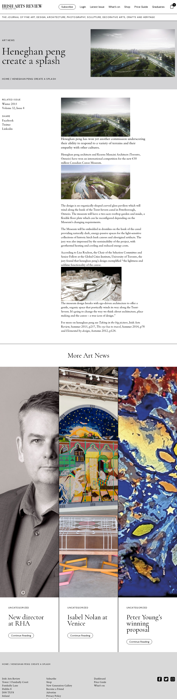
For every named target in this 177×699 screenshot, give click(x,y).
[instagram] (172, 678)
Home (6, 78)
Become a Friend (55, 688)
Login (83, 6)
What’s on (114, 6)
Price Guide (141, 6)
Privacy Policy (53, 695)
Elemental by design (78, 330)
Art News (8, 40)
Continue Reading (21, 635)
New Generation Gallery (59, 685)
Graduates (158, 6)
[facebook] (159, 678)
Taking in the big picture (113, 322)
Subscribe (67, 6)
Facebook (8, 120)
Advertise (51, 692)
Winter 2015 (9, 104)
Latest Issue (97, 6)
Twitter (6, 124)
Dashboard (100, 678)
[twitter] (166, 678)
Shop (127, 6)
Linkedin (7, 128)
